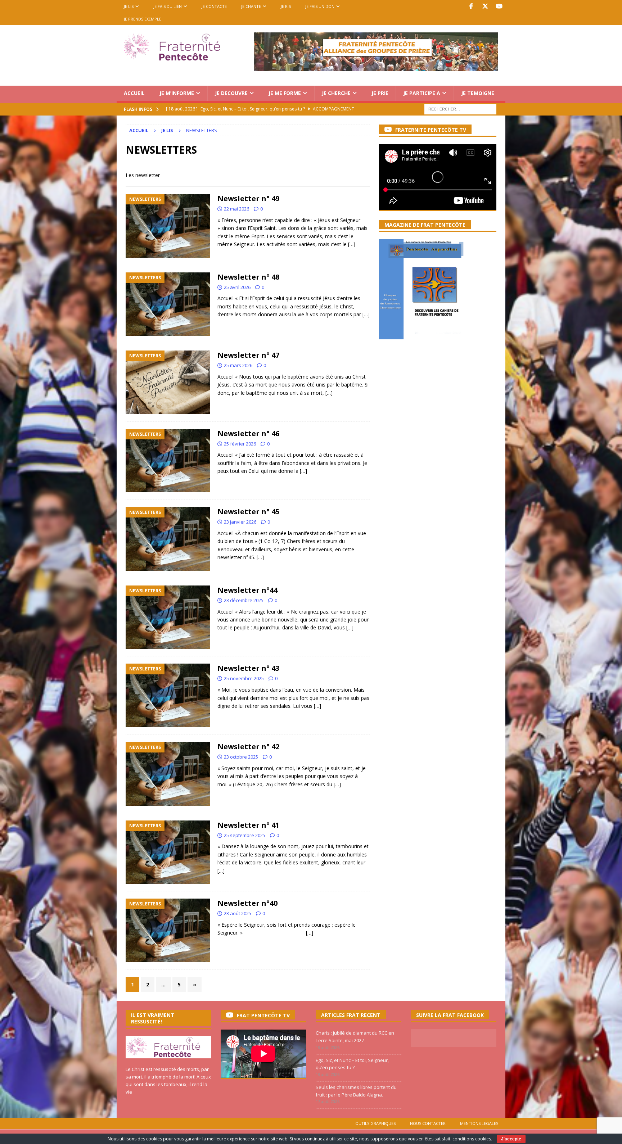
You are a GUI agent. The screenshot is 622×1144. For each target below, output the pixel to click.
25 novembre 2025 (244, 678)
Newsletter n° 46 (248, 433)
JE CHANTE (251, 6)
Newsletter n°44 (247, 590)
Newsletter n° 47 (248, 355)
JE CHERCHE (336, 93)
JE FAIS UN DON (319, 6)
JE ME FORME (285, 93)
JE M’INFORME (176, 93)
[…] (351, 244)
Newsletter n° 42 (248, 746)
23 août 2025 (237, 913)
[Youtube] (499, 6)
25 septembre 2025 (244, 835)
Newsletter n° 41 (248, 825)
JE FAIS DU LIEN (167, 6)
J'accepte (511, 1138)
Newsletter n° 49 (248, 198)
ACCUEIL (134, 93)
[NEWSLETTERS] (168, 225)
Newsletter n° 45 (248, 511)
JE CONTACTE (214, 6)
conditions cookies (471, 1139)
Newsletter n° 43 (248, 668)
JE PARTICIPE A (421, 93)
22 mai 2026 (236, 208)
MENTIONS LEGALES (479, 1123)
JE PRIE (379, 93)
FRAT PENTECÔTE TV (263, 1015)
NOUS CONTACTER (428, 1123)
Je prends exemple (142, 19)
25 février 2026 (240, 443)
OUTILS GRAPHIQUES (375, 1123)
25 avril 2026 (237, 287)
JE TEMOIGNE (477, 93)
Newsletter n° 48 (248, 277)
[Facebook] (471, 6)
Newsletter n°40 (247, 903)
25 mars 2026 (238, 365)
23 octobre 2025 (241, 757)
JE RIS (286, 6)
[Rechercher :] (460, 108)
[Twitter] (485, 6)
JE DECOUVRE (231, 93)
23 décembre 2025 (243, 600)
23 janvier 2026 (240, 522)
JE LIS (129, 6)
